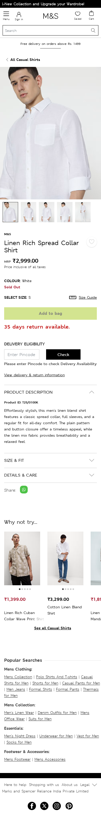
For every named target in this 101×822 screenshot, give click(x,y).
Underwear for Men (56, 736)
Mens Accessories (50, 759)
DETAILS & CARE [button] (20, 475)
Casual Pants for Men (81, 683)
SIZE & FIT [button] (14, 460)
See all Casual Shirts (52, 627)
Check (63, 354)
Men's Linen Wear (19, 712)
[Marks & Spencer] (50, 19)
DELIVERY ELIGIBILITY (24, 344)
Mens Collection (18, 676)
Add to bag (50, 313)
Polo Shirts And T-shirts (56, 676)
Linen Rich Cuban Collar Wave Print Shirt (24, 615)
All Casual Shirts (25, 59)
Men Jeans (15, 689)
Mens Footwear (17, 759)
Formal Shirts (40, 689)
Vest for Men (88, 736)
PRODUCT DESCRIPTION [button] (28, 392)
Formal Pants (67, 689)
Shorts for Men (45, 683)
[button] (19, 589)
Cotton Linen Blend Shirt (64, 610)
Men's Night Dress (19, 736)
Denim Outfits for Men (57, 712)
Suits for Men (40, 718)
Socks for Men (19, 742)
